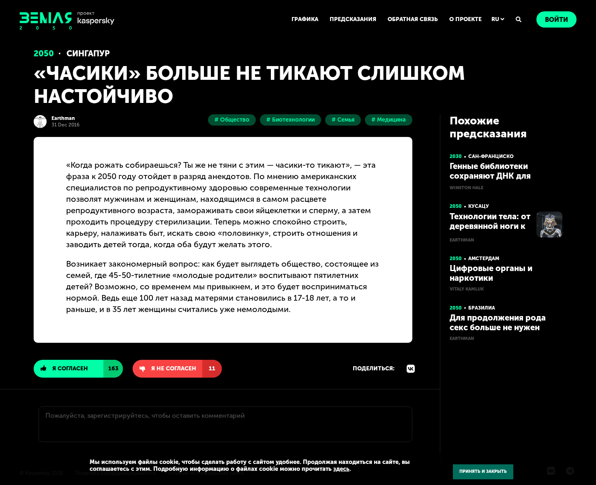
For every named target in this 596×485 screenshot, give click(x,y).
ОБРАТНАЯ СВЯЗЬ (413, 19)
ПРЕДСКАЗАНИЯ (353, 19)
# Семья (343, 119)
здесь (341, 468)
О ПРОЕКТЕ (465, 19)
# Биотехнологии (290, 119)
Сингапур (88, 53)
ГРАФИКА (305, 19)
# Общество (231, 119)
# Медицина (388, 119)
